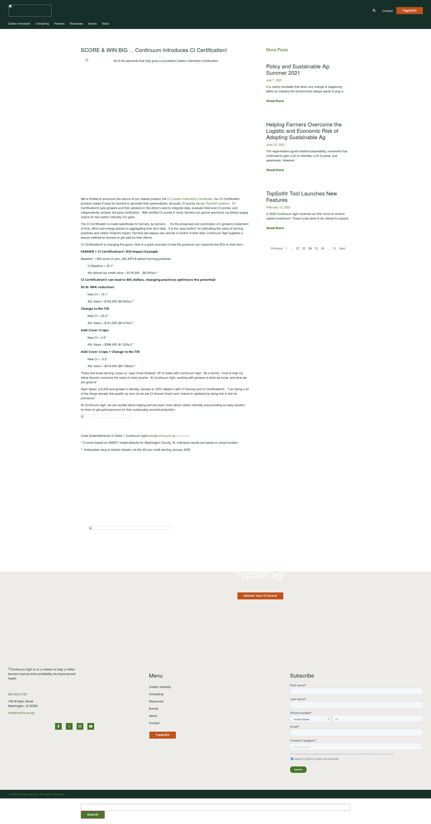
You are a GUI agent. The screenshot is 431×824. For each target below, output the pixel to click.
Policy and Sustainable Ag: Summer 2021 (298, 69)
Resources (76, 23)
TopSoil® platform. (218, 203)
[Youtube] (90, 726)
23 (304, 248)
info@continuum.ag (21, 712)
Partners (59, 23)
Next (342, 248)
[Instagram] (80, 726)
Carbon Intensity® (19, 23)
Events (92, 23)
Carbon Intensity (160, 686)
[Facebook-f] (58, 726)
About (105, 23)
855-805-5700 (17, 694)
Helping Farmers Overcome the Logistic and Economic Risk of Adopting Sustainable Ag (304, 130)
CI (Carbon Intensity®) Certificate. (190, 198)
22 (297, 248)
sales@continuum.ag (161, 435)
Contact (154, 723)
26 (322, 248)
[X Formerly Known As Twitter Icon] (69, 726)
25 (316, 248)
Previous (277, 248)
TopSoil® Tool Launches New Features (301, 196)
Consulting (42, 23)
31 (334, 248)
